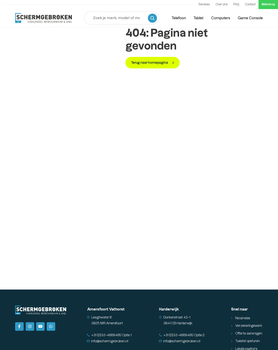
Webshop (268, 4)
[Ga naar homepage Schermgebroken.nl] (43, 18)
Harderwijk (169, 309)
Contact (250, 4)
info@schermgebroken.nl (109, 341)
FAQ (236, 4)
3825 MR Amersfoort (107, 323)
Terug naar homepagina (150, 62)
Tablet (198, 18)
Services (204, 4)
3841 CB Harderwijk (178, 323)
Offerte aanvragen (248, 333)
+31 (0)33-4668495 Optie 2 (184, 335)
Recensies (242, 318)
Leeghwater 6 (101, 317)
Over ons (222, 4)
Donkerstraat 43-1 (176, 317)
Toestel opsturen (247, 341)
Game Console (250, 18)
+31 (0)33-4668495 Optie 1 (111, 335)
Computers (220, 18)
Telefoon (179, 18)
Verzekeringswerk (248, 325)
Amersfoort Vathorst (106, 309)
